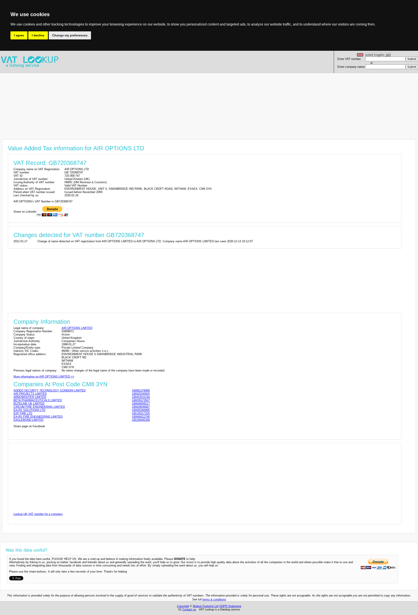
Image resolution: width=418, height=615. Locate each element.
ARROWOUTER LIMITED (29, 397)
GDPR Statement (230, 606)
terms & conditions (214, 599)
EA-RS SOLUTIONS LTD (29, 410)
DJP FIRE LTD (22, 413)
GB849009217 (141, 403)
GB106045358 (141, 420)
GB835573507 (141, 400)
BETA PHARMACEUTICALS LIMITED (37, 400)
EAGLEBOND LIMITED (28, 420)
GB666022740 (141, 416)
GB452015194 (141, 397)
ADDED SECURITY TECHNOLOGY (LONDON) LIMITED (49, 390)
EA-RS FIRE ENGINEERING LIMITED (37, 416)
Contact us (189, 609)
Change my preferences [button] (70, 35)
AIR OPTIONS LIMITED (77, 328)
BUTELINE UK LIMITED (28, 403)
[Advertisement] (130, 103)
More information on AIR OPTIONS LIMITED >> (43, 376)
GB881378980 (141, 390)
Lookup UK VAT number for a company (38, 514)
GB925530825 (141, 393)
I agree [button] (19, 35)
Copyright (183, 606)
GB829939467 (141, 406)
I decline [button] (38, 35)
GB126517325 (141, 413)
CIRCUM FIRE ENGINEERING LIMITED (39, 406)
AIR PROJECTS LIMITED (30, 393)
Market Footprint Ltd (205, 606)
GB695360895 (141, 410)
